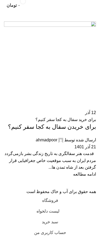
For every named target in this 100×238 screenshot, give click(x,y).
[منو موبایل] (94, 5)
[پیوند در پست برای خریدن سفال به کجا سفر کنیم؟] (50, 97)
